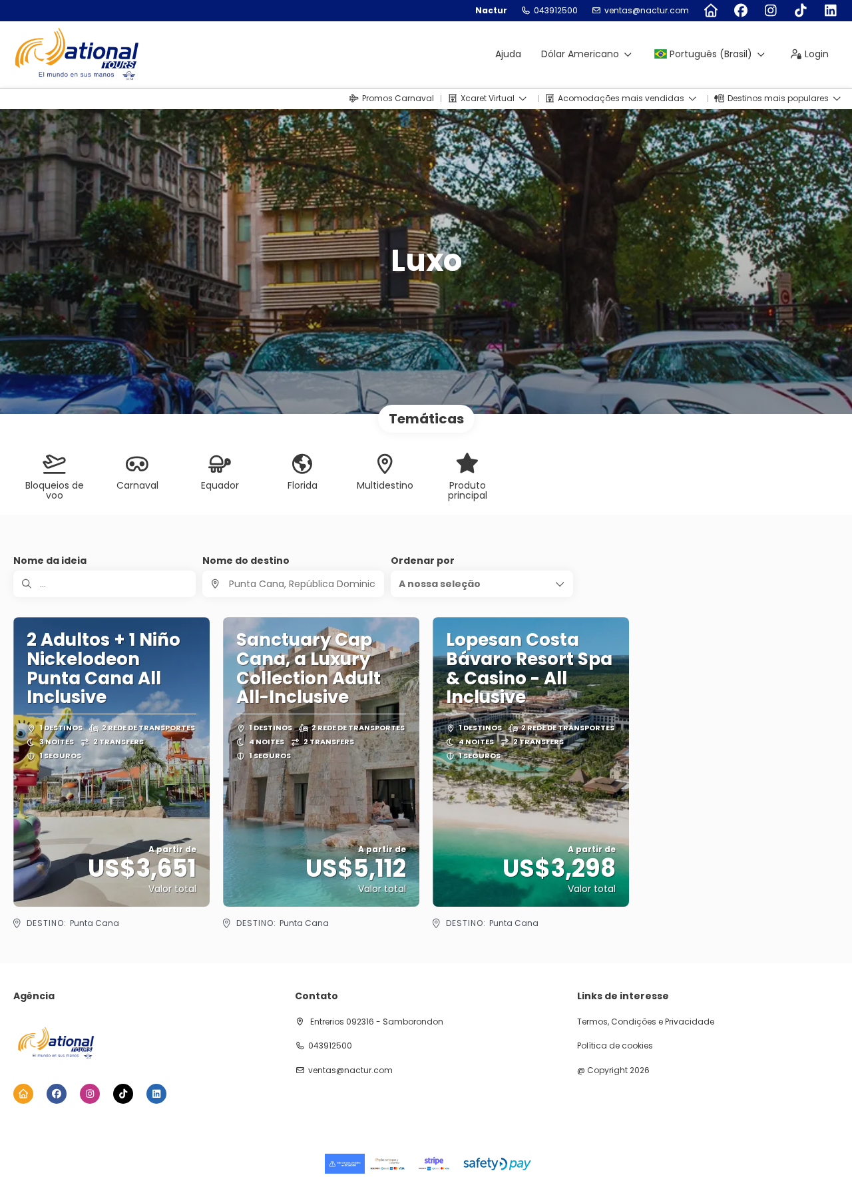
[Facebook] (740, 10)
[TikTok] (800, 10)
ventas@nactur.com (646, 10)
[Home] (710, 10)
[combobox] (293, 584)
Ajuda (508, 54)
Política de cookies (615, 1046)
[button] (482, 584)
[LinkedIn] (830, 10)
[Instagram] (770, 10)
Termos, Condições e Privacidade (645, 1022)
